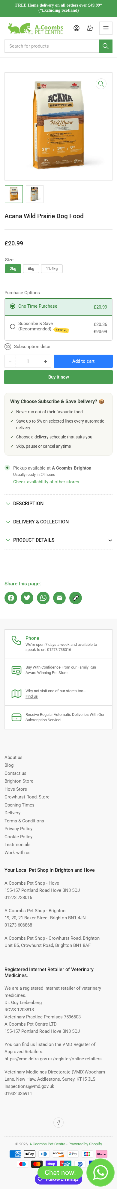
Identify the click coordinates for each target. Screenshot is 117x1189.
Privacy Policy (18, 828)
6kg (31, 268)
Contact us (15, 773)
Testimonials (17, 844)
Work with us (17, 852)
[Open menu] (105, 28)
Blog (9, 765)
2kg (13, 268)
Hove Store (15, 789)
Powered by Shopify (85, 1144)
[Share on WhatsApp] (43, 598)
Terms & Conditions (24, 821)
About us (13, 757)
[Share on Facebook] (10, 598)
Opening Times (19, 805)
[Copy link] (75, 598)
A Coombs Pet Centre (47, 1144)
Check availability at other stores (46, 482)
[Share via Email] (59, 598)
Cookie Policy (18, 836)
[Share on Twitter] (27, 598)
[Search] (105, 46)
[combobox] (58, 46)
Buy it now (58, 377)
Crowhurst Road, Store (27, 797)
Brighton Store (18, 781)
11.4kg (52, 268)
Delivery (12, 813)
